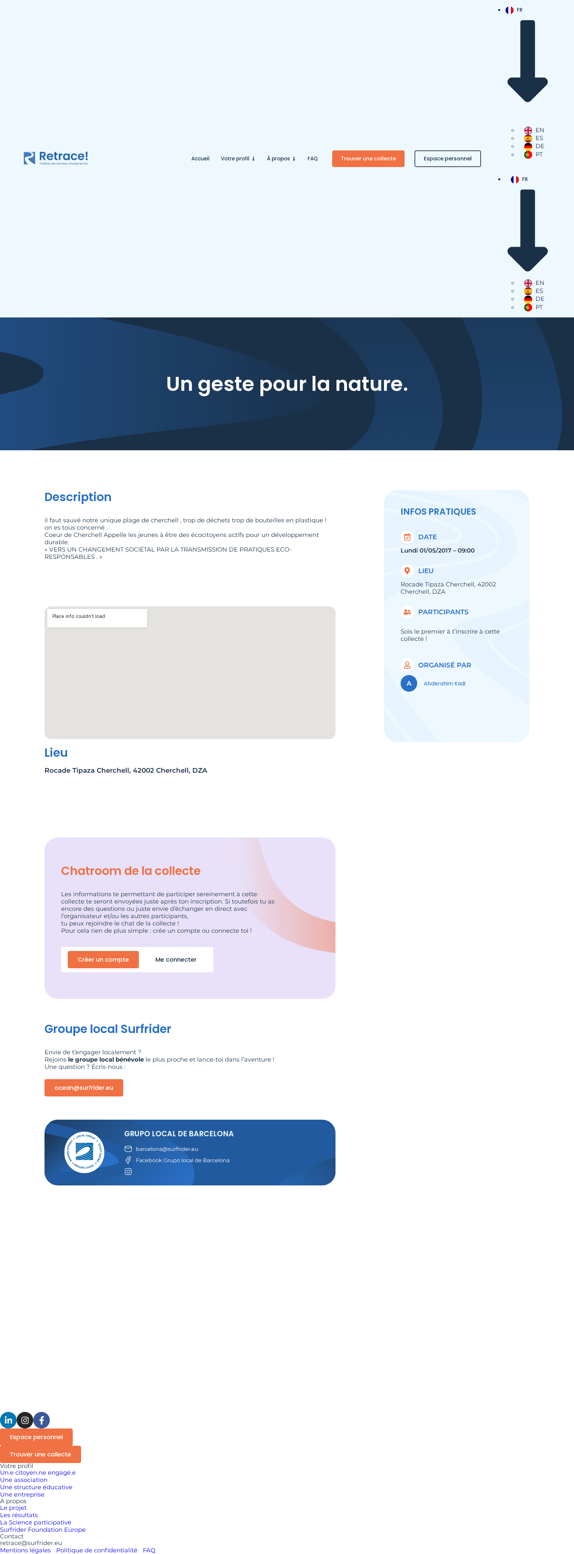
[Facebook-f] (41, 1420)
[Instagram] (25, 1420)
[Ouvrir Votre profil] (253, 159)
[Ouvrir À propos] (294, 159)
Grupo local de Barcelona (179, 1134)
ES (539, 138)
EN (539, 130)
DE (539, 146)
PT (539, 154)
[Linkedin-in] (8, 1420)
